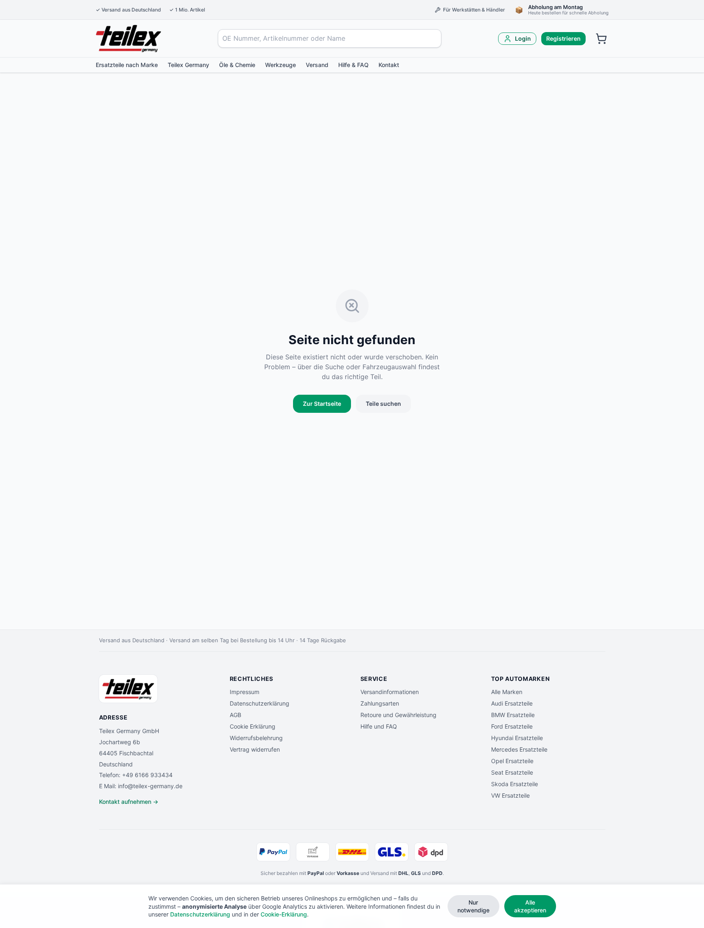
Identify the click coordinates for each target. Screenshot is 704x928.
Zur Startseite (322, 403)
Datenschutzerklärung (259, 703)
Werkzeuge (280, 64)
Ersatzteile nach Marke (127, 64)
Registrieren (563, 38)
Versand (317, 64)
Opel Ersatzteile (512, 760)
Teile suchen (383, 403)
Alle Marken (506, 691)
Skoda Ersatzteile (514, 783)
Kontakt (389, 64)
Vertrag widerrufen (255, 749)
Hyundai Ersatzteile (517, 737)
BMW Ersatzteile (513, 714)
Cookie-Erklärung (284, 914)
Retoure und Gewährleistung (398, 714)
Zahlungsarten (379, 703)
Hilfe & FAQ (353, 64)
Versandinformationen (389, 691)
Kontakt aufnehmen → (128, 801)
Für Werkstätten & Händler (474, 10)
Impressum (244, 691)
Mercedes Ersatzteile (519, 749)
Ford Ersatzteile (512, 726)
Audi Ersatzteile (512, 703)
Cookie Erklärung (252, 726)
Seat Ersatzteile (512, 772)
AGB (235, 714)
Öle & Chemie (237, 64)
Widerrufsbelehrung (256, 737)
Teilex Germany (188, 64)
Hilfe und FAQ (378, 726)
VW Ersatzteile (510, 795)
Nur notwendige (473, 906)
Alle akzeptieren (530, 906)
